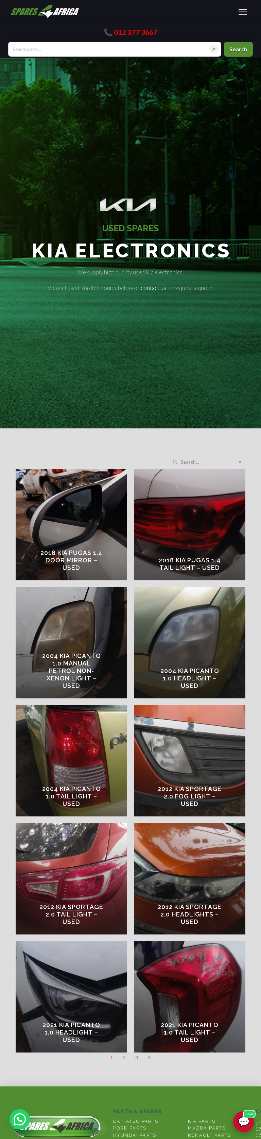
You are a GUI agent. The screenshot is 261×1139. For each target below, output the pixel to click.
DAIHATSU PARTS (135, 1121)
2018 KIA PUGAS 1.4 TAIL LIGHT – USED (190, 564)
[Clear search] (214, 49)
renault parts (209, 1135)
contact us (153, 287)
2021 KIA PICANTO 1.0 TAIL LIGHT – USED (190, 1032)
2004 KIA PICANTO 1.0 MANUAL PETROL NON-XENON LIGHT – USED (71, 670)
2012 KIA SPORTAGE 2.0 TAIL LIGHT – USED (71, 914)
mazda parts (207, 1128)
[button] (242, 11)
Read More (76, 578)
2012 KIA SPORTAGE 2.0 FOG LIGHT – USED (190, 796)
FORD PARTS (129, 1128)
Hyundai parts (134, 1135)
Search (238, 49)
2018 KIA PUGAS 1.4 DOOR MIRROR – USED (71, 560)
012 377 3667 (135, 32)
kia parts (201, 1121)
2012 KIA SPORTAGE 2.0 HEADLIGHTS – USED (190, 914)
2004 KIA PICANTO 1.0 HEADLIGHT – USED (189, 678)
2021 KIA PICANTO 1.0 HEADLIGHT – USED (71, 1032)
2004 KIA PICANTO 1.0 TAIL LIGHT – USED (71, 796)
